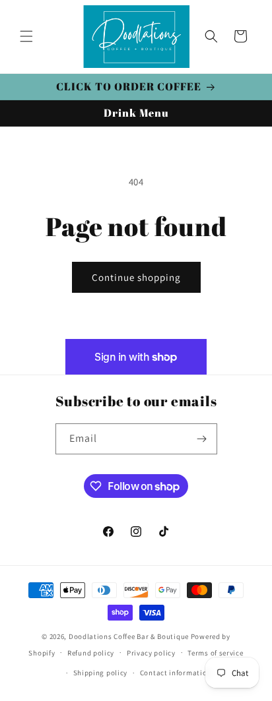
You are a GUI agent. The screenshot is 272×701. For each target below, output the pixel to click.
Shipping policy (100, 672)
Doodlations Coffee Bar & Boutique (129, 636)
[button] (26, 36)
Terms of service (215, 652)
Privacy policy (151, 652)
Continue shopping (136, 277)
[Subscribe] (202, 438)
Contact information (175, 672)
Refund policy (90, 652)
